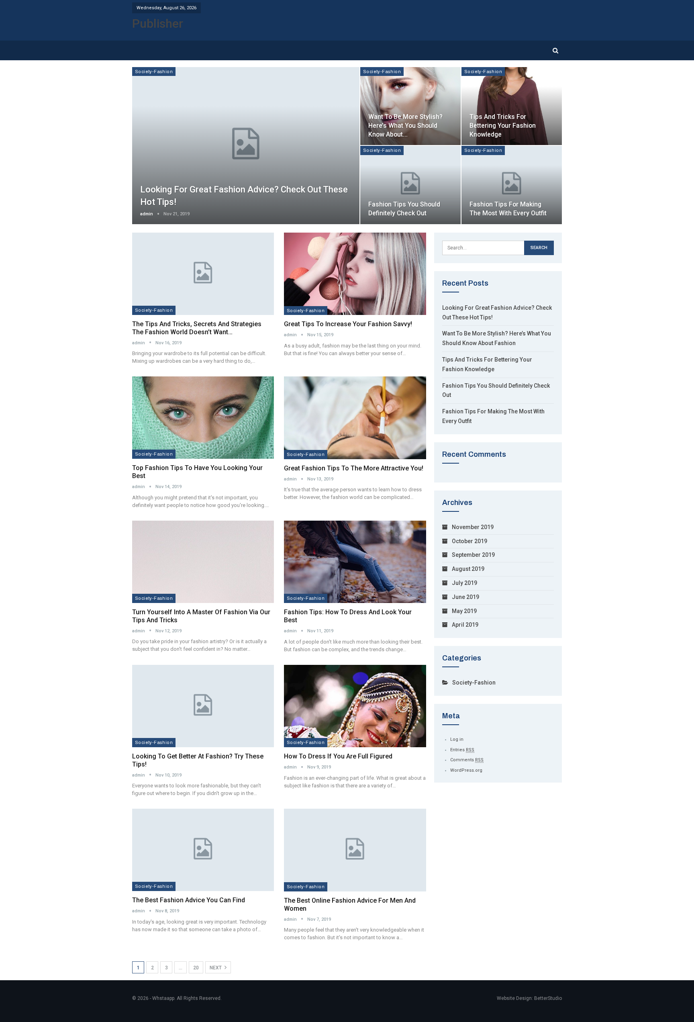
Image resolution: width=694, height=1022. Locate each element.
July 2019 (464, 583)
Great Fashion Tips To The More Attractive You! (353, 468)
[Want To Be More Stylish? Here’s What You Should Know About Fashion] (410, 106)
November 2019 (473, 527)
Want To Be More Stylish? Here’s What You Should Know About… (405, 125)
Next (216, 968)
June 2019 (465, 597)
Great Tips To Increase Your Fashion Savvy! (348, 324)
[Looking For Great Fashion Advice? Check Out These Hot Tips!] (245, 146)
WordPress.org (466, 770)
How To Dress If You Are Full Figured (338, 756)
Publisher (157, 23)
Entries (462, 749)
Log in (456, 739)
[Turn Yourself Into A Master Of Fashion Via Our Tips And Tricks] (203, 562)
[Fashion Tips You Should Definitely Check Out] (410, 184)
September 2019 (473, 555)
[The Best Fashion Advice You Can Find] (203, 850)
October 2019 (469, 541)
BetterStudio (548, 998)
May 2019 (464, 611)
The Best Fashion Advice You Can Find (188, 900)
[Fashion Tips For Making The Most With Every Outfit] (512, 184)
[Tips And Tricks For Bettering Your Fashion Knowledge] (512, 106)
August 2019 (468, 569)
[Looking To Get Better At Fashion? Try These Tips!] (203, 706)
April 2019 (465, 624)
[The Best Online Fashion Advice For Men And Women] (355, 850)
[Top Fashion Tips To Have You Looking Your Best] (203, 417)
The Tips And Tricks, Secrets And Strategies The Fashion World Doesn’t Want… (196, 328)
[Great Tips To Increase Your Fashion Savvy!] (355, 274)
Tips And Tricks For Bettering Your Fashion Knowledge (502, 125)
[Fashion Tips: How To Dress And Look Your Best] (355, 562)
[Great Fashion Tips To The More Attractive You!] (355, 417)
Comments (467, 759)
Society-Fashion (154, 71)
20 (196, 968)
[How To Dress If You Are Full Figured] (355, 706)
